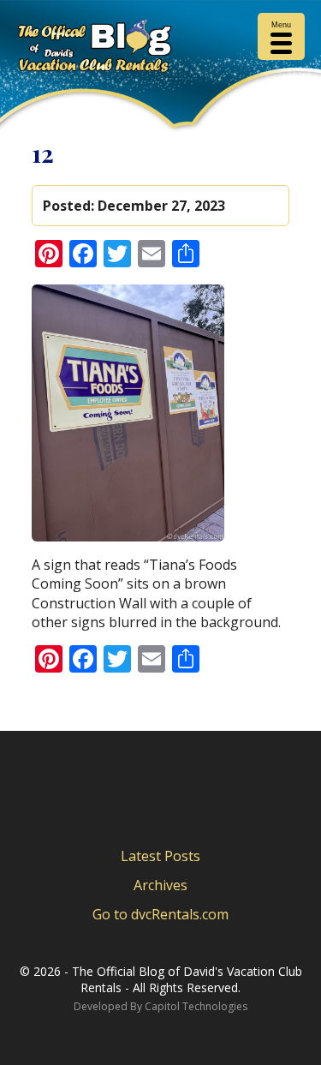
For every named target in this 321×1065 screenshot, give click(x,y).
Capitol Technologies (196, 1006)
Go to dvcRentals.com (160, 914)
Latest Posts (160, 856)
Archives (160, 885)
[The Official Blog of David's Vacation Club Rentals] (160, 49)
